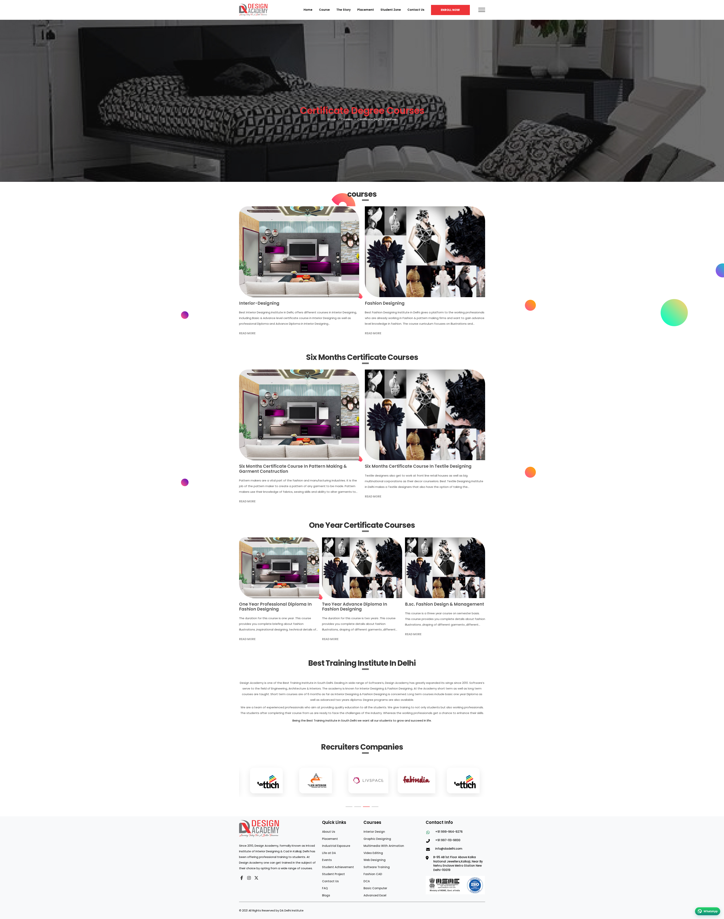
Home (308, 10)
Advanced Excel (375, 895)
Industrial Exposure (336, 846)
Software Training (377, 867)
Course (324, 10)
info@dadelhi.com (448, 849)
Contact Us (415, 10)
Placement (365, 10)
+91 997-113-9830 (447, 840)
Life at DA (329, 853)
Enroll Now (450, 10)
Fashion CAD (373, 874)
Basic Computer (375, 888)
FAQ (325, 888)
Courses (347, 119)
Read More (247, 333)
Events (327, 860)
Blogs (326, 895)
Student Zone (390, 10)
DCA (367, 881)
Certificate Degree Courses (377, 119)
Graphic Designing (377, 839)
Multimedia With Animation (384, 846)
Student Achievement (338, 867)
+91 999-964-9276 (449, 832)
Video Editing (373, 853)
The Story (343, 10)
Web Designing (375, 860)
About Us (328, 832)
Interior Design (374, 832)
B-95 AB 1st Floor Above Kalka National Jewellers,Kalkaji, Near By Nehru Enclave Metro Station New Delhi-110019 (458, 863)
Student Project (333, 874)
